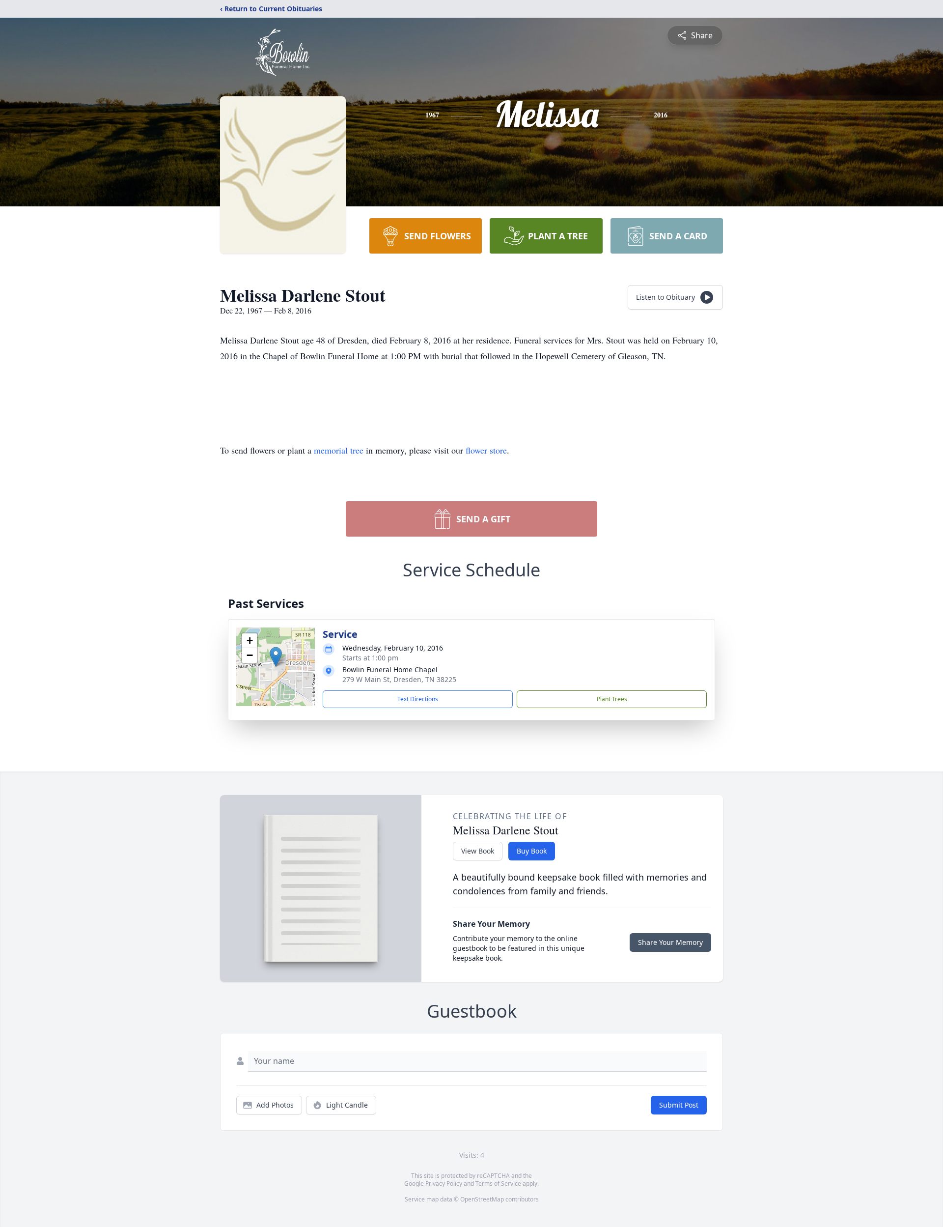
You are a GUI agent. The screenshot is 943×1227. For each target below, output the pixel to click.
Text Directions (417, 699)
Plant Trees (612, 699)
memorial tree (338, 450)
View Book (477, 851)
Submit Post (678, 1105)
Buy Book (532, 851)
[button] (276, 657)
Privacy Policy (443, 1183)
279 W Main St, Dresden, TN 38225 (399, 679)
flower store (486, 450)
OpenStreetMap (482, 1199)
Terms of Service (498, 1183)
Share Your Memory (670, 942)
